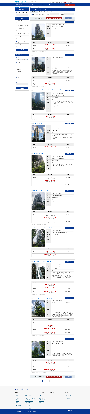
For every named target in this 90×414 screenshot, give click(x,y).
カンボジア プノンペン (29, 401)
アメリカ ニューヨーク (42, 398)
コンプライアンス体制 (27, 411)
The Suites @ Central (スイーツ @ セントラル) (43, 298)
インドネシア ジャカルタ (29, 399)
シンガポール (27, 396)
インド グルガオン (28, 406)
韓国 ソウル (18, 402)
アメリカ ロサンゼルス (42, 396)
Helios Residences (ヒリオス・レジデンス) (42, 227)
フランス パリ (68, 398)
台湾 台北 (17, 401)
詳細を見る (69, 55)
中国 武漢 (17, 398)
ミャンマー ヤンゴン (19, 405)
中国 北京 (17, 395)
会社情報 (34, 411)
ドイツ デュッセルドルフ (70, 395)
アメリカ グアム (41, 395)
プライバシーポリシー (18, 411)
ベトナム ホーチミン (28, 395)
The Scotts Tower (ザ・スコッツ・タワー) (42, 21)
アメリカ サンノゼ (42, 399)
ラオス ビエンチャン (29, 402)
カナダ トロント (41, 402)
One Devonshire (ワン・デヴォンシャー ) (42, 339)
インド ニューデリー (28, 405)
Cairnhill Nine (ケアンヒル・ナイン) (41, 190)
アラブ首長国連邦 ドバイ (29, 408)
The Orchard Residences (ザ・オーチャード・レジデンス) (45, 55)
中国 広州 (17, 396)
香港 (17, 399)
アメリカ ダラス (41, 401)
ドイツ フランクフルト (69, 396)
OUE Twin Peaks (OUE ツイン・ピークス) (42, 261)
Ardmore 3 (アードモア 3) (38, 123)
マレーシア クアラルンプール (30, 398)
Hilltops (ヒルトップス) (38, 153)
